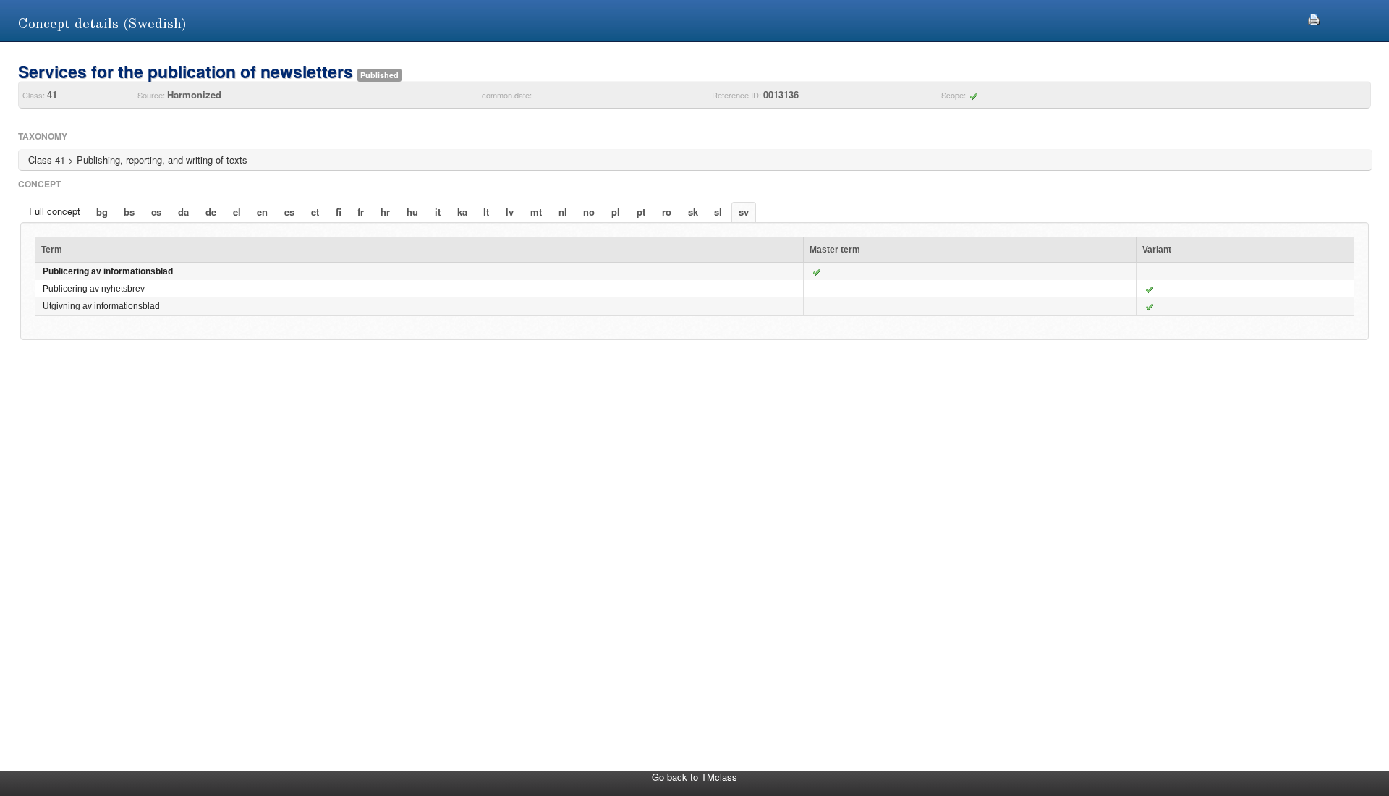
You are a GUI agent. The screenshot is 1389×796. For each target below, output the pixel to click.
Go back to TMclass (694, 777)
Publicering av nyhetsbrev (94, 289)
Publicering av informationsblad (108, 271)
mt (536, 212)
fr (360, 212)
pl (615, 212)
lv (510, 212)
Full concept (54, 211)
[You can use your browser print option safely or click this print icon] (1314, 18)
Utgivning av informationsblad (101, 306)
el (237, 212)
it (438, 212)
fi (338, 212)
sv (744, 212)
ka (462, 212)
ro (666, 212)
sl (718, 212)
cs (156, 212)
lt (486, 212)
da (183, 212)
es (289, 212)
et (315, 212)
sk (693, 212)
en (262, 212)
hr (385, 212)
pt (641, 212)
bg (102, 212)
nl (562, 212)
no (589, 212)
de (210, 212)
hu (412, 212)
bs (129, 212)
